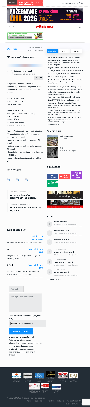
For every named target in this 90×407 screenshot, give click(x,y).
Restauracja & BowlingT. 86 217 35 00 (28, 380)
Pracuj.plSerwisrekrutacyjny (56, 392)
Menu (13, 27)
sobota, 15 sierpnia (62, 259)
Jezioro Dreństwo (60, 221)
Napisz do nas (78, 175)
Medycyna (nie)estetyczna (63, 252)
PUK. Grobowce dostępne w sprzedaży (61, 77)
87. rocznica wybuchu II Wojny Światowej (62, 103)
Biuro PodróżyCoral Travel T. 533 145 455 (16, 380)
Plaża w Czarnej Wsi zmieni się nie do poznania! (64, 118)
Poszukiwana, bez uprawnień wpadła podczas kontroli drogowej (64, 64)
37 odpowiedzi (59, 265)
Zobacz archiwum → (54, 125)
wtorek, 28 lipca (61, 269)
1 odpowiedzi (58, 233)
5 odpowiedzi (58, 242)
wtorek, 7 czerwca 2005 (36, 250)
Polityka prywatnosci (73, 404)
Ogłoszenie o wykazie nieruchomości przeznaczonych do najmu (60, 121)
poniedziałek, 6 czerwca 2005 (24, 74)
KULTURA (76, 51)
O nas (29, 401)
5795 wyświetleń (72, 265)
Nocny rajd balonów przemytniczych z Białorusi (23, 196)
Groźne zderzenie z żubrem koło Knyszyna (26, 209)
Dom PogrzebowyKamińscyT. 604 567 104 (50, 379)
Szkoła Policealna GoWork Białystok (45, 391)
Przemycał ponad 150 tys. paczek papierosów (64, 97)
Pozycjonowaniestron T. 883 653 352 (39, 380)
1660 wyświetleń (71, 233)
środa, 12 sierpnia (61, 249)
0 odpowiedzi (59, 224)
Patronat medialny (74, 401)
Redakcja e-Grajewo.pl (23, 71)
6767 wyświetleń (72, 255)
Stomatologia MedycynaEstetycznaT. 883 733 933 (34, 392)
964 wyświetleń (71, 224)
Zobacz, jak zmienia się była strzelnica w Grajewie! (65, 71)
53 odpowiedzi (59, 255)
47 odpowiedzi (59, 275)
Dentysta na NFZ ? (60, 230)
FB (53, 176)
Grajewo (63, 148)
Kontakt (54, 183)
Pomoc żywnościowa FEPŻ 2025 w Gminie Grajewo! (65, 90)
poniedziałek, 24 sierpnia (68, 151)
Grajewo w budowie (66, 136)
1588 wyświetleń (71, 242)
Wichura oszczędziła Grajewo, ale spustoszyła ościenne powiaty (64, 114)
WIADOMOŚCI (52, 51)
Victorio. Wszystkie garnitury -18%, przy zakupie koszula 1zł (33, 3)
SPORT (64, 51)
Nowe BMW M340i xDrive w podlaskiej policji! (63, 100)
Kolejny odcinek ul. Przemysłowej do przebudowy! (61, 83)
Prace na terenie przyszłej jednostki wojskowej (64, 87)
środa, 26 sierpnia (65, 139)
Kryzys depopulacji (60, 272)
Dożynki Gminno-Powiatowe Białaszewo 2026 (63, 68)
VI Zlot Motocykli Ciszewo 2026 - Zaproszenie (64, 74)
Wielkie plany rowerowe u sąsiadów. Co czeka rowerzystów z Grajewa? (64, 93)
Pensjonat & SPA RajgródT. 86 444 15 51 (73, 380)
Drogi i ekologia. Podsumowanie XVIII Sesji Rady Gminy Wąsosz (64, 106)
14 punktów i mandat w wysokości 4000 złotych (64, 110)
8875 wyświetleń (72, 275)
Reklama (60, 401)
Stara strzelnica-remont (62, 262)
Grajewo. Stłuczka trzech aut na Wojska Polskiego (65, 80)
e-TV (65, 176)
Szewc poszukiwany (61, 239)
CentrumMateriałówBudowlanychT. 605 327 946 (63, 380)
